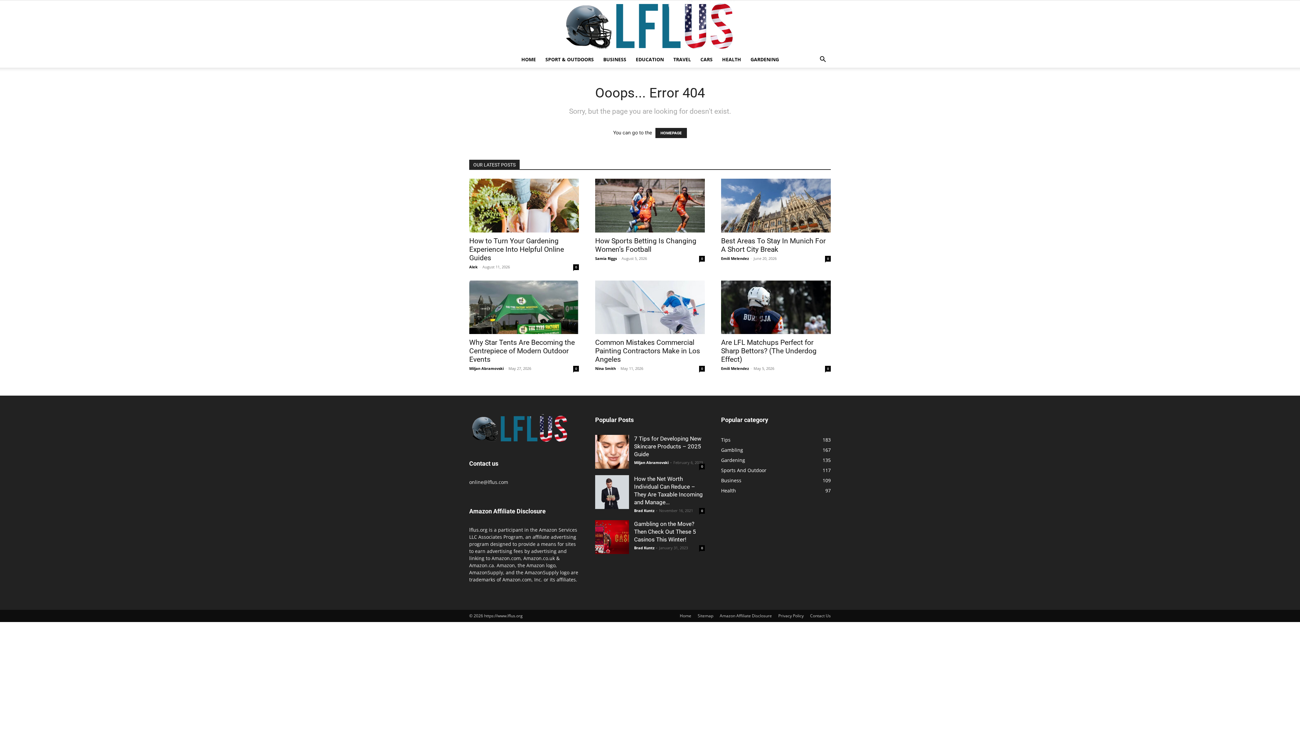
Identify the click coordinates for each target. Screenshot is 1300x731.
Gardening (765, 59)
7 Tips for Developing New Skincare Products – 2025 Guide (667, 446)
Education (650, 59)
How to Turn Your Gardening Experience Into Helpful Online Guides (516, 249)
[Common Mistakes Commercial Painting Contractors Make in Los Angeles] (650, 307)
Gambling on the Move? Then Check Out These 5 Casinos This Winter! (665, 531)
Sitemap (705, 616)
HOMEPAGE (671, 133)
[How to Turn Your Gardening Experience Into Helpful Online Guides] (524, 205)
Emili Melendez (735, 258)
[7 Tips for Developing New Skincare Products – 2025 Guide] (612, 452)
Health (731, 59)
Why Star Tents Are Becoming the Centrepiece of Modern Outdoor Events (522, 350)
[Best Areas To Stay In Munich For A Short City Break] (776, 205)
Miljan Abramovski (486, 368)
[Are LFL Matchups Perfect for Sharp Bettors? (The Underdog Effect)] (776, 307)
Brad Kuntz (644, 510)
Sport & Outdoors (569, 59)
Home (528, 59)
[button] (823, 60)
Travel (682, 59)
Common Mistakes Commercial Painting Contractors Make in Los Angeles (647, 350)
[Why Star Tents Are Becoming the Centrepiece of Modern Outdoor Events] (524, 307)
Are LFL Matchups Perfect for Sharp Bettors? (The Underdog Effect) (769, 350)
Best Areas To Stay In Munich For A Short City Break (773, 245)
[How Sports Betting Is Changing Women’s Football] (650, 205)
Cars (706, 59)
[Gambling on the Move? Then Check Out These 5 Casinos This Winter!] (612, 537)
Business (614, 59)
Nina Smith (605, 368)
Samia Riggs (606, 258)
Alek (473, 266)
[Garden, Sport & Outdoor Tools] (650, 26)
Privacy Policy (791, 616)
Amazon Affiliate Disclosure (746, 616)
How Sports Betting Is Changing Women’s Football (645, 245)
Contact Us (820, 616)
